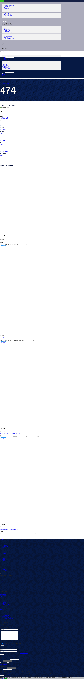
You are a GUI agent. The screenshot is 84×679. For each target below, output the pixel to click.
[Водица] (3, 51)
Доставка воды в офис (7, 14)
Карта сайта (2, 581)
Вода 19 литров (6, 55)
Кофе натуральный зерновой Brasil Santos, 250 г (8, 337)
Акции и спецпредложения (6, 544)
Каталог (3, 54)
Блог (3, 66)
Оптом (3, 72)
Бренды (3, 75)
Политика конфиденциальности (9, 11)
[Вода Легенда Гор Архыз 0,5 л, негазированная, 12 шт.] (7, 522)
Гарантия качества (7, 9)
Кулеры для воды (7, 68)
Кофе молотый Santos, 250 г (4, 240)
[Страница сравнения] (4, 235)
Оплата (3, 70)
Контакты (5, 4)
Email (1, 669)
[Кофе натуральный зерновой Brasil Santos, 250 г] (7, 330)
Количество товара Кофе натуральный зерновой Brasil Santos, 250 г (12, 340)
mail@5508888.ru (5, 19)
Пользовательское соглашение (7, 577)
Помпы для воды (5, 563)
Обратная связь (6, 31)
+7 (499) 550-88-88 (5, 21)
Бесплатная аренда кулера (8, 15)
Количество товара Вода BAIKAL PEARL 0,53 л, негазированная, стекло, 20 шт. (14, 436)
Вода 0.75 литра (6, 66)
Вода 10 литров (6, 56)
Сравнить (2, 235)
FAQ (3, 76)
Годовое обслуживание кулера (9, 38)
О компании (5, 539)
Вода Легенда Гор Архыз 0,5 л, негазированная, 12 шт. (9, 529)
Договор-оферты (4, 579)
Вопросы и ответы (7, 8)
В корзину (3, 245)
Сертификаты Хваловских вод (9, 5)
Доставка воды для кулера (8, 63)
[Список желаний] (0, 526)
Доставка (3, 64)
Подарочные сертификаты (6, 564)
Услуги (3, 12)
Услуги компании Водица (6, 543)
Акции (3, 73)
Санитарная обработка (7, 39)
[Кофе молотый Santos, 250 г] (5, 234)
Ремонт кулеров (6, 16)
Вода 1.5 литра (6, 59)
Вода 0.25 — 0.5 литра (7, 67)
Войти (8, 662)
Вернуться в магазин (5, 50)
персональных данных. (5, 644)
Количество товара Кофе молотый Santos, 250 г (9, 244)
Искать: (3, 57)
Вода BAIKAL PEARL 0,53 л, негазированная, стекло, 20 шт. (10, 433)
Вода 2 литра (6, 58)
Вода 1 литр (6, 60)
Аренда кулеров (6, 13)
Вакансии (5, 7)
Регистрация (2, 675)
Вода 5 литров (4, 556)
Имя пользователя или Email (5, 659)
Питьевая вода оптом (5, 542)
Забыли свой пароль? (3, 664)
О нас (3, 3)
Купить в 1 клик (2, 246)
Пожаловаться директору (8, 10)
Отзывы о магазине (7, 6)
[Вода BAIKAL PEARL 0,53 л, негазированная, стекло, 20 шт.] (7, 426)
